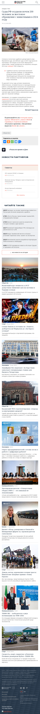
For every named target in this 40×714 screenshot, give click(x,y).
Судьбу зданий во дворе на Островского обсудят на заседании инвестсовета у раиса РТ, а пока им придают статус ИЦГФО (20, 413)
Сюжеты (8, 168)
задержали (5, 99)
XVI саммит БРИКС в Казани (14, 174)
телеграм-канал (26, 118)
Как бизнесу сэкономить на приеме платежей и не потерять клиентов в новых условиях (18, 372)
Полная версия (7, 706)
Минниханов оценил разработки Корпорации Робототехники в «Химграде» (20, 240)
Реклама (4, 694)
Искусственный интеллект (13, 189)
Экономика (5, 365)
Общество (6, 9)
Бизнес (4, 527)
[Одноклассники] (8, 141)
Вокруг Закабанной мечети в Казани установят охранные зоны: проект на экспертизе (19, 234)
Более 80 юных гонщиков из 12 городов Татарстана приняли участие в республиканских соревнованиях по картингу (20, 658)
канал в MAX (25, 120)
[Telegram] (15, 141)
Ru (21, 691)
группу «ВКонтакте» (12, 120)
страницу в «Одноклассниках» (16, 122)
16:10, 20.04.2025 (6, 23)
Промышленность (7, 486)
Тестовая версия (7, 708)
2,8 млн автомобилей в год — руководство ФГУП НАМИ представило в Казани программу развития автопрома (19, 492)
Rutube (14, 126)
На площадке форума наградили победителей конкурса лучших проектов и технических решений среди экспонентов (20, 617)
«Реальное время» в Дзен (18, 150)
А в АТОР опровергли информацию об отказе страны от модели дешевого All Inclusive (20, 289)
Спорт (4, 324)
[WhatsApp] (12, 141)
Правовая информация (9, 696)
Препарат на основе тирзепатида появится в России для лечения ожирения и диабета (19, 211)
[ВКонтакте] (4, 141)
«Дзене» (22, 126)
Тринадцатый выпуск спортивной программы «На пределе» (18, 331)
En (24, 692)
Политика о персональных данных (10, 699)
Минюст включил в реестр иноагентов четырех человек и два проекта (17, 223)
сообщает (10, 66)
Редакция (5, 692)
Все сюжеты (21, 195)
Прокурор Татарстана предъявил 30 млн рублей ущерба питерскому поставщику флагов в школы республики (18, 534)
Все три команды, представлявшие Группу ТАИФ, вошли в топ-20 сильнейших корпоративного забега (19, 576)
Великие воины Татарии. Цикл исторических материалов (19, 181)
